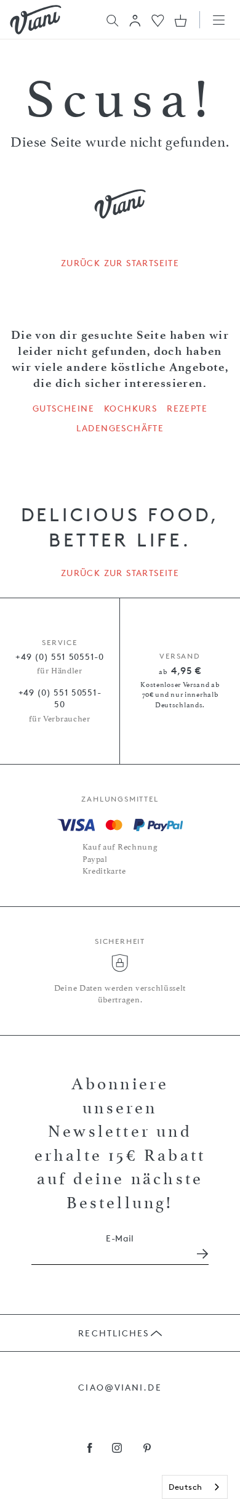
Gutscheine (63, 408)
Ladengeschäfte (120, 428)
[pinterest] (147, 1449)
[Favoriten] (158, 19)
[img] (36, 20)
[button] (135, 20)
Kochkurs (130, 408)
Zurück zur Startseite (120, 263)
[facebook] (89, 1449)
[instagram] (117, 1449)
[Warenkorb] (181, 20)
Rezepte (187, 408)
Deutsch (185, 1487)
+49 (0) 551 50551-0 (59, 656)
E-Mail (120, 1238)
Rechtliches (113, 1333)
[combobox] (195, 1487)
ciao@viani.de (119, 1387)
